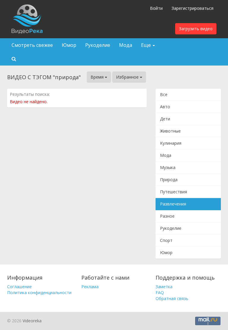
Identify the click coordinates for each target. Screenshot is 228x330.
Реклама (90, 286)
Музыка (167, 167)
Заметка (164, 286)
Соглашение (19, 286)
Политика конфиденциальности (39, 292)
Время (98, 77)
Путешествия (173, 192)
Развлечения (173, 204)
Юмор (69, 45)
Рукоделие (97, 45)
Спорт (166, 240)
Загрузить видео (196, 28)
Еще (146, 45)
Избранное (128, 77)
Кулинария (170, 143)
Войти (156, 8)
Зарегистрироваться (192, 8)
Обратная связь (172, 298)
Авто (165, 106)
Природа (169, 179)
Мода (125, 45)
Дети (165, 119)
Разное (167, 216)
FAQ (160, 292)
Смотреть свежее (32, 45)
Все (163, 94)
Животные (170, 131)
